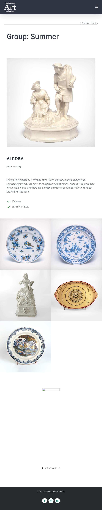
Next (94, 23)
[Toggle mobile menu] (96, 6)
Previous (85, 23)
